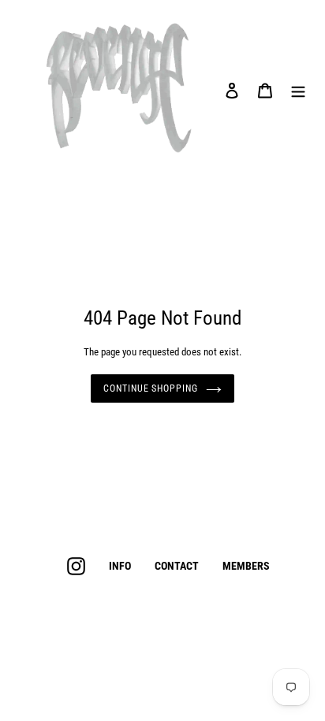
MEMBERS (246, 565)
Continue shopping (150, 388)
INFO (120, 565)
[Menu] (298, 90)
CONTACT (177, 565)
